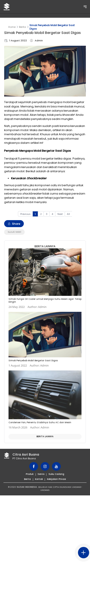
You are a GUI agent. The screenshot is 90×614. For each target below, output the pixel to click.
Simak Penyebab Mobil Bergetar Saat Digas (52, 26)
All (68, 214)
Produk (29, 474)
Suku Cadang (56, 474)
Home (12, 27)
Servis (41, 474)
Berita (22, 27)
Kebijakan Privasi (56, 479)
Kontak (39, 479)
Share (16, 224)
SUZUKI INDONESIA (27, 487)
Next (60, 214)
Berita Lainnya (45, 436)
